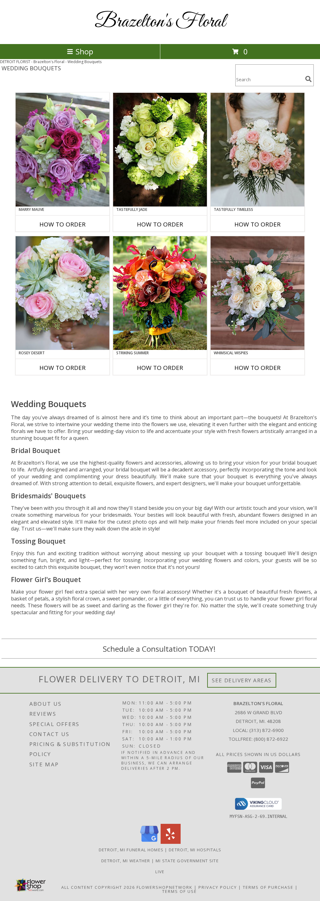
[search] (308, 79)
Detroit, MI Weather (125, 861)
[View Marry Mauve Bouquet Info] (62, 150)
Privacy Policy (217, 887)
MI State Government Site (187, 861)
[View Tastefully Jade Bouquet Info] (160, 150)
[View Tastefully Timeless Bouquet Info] (257, 150)
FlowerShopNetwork (164, 887)
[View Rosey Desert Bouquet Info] (62, 293)
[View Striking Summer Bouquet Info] (160, 293)
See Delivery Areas (242, 680)
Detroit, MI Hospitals (195, 850)
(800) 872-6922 (271, 739)
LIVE (159, 871)
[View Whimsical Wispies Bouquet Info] (257, 293)
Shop (84, 51)
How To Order (62, 224)
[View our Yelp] (171, 842)
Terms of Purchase (268, 887)
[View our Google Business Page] (149, 842)
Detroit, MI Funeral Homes (131, 850)
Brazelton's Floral (160, 22)
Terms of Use (179, 891)
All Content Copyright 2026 (98, 887)
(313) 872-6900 (266, 730)
